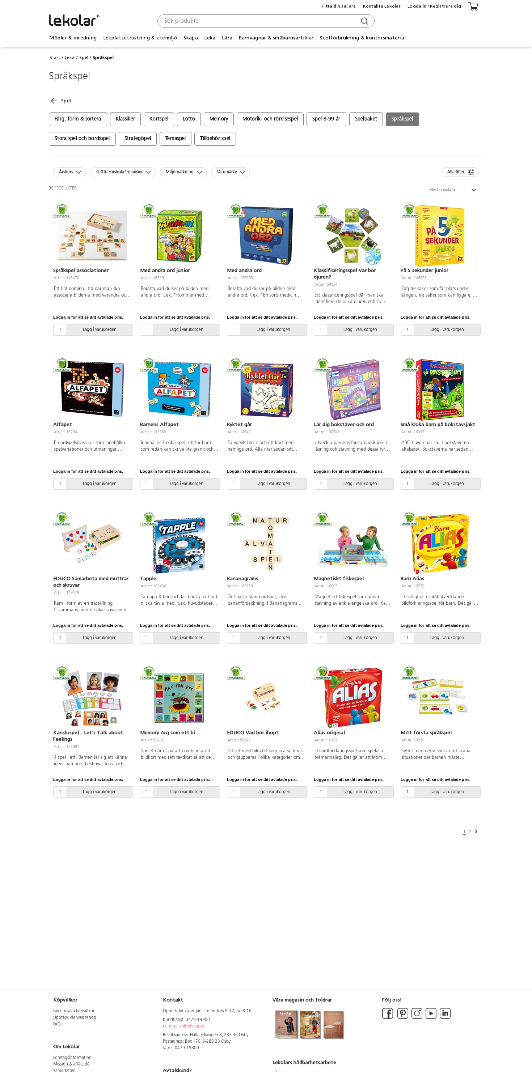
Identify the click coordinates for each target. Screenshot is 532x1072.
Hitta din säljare (339, 6)
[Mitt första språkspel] (440, 698)
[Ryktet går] (266, 390)
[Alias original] (353, 698)
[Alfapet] (92, 390)
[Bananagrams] (266, 544)
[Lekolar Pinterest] (402, 1018)
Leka (70, 57)
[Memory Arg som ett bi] (179, 698)
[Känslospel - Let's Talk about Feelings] (92, 698)
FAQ (57, 1024)
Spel (83, 57)
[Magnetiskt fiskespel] (353, 544)
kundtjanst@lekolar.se (183, 1026)
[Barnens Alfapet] (179, 390)
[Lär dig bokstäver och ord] (353, 390)
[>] (476, 832)
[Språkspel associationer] (92, 236)
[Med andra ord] (266, 236)
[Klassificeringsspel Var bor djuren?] (353, 236)
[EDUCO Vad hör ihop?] (266, 698)
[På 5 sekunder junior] (440, 236)
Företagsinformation (72, 1058)
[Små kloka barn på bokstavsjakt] (440, 390)
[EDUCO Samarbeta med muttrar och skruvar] (92, 544)
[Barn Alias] (440, 544)
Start (55, 57)
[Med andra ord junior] (179, 236)
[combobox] (265, 21)
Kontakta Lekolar (382, 6)
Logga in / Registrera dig (434, 6)
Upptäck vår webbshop (74, 1018)
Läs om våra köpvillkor (73, 1011)
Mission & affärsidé (71, 1064)
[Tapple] (179, 544)
